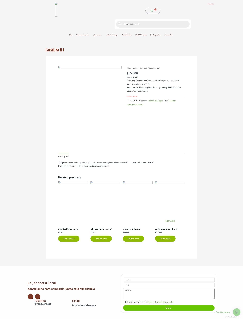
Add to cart (68, 238)
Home (129, 68)
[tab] (63, 156)
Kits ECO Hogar (127, 35)
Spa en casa (98, 35)
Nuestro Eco (169, 35)
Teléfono (40, 301)
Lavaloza (172, 101)
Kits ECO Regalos (141, 35)
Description (63, 156)
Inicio (71, 35)
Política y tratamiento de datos (160, 302)
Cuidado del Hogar (112, 35)
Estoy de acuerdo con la (149, 302)
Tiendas (210, 4)
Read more (165, 238)
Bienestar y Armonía (82, 35)
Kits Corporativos (155, 35)
